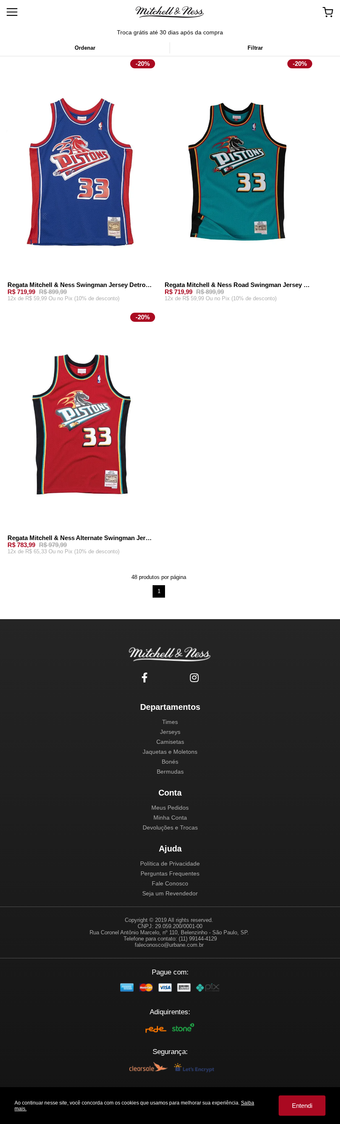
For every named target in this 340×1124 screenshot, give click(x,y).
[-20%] (80, 170)
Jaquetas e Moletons (170, 751)
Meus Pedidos (170, 807)
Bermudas (170, 771)
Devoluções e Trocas (170, 827)
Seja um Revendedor (170, 893)
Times (170, 722)
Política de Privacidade (170, 863)
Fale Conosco (170, 883)
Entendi (302, 1105)
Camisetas (170, 741)
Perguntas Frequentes (170, 873)
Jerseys (170, 731)
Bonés (170, 761)
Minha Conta (170, 817)
